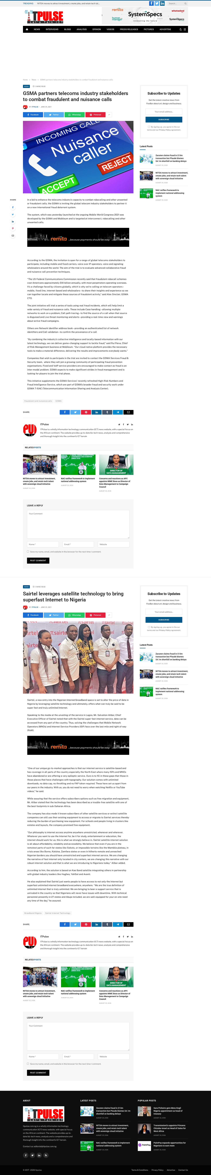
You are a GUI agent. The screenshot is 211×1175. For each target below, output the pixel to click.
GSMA (59, 401)
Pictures (149, 29)
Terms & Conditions (139, 1170)
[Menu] (185, 29)
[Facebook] (13, 207)
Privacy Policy (165, 130)
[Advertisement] (105, 56)
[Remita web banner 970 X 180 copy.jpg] (78, 246)
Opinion (96, 29)
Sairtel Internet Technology (57, 913)
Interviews (52, 29)
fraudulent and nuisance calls (38, 401)
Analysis (82, 29)
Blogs (67, 29)
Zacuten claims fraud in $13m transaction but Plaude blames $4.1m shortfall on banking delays (171, 158)
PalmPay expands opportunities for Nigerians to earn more (170, 1144)
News (37, 29)
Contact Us (183, 1170)
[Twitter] (13, 214)
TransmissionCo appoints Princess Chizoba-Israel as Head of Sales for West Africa (170, 1128)
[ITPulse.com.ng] (43, 16)
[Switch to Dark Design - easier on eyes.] (180, 29)
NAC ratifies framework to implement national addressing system (78, 479)
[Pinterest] (13, 228)
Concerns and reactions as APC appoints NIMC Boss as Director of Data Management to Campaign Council (114, 482)
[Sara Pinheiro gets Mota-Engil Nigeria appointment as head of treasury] (144, 1111)
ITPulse (35, 107)
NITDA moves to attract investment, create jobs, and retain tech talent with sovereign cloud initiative (69, 3)
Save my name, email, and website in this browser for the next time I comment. (65, 552)
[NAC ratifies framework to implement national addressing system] (78, 465)
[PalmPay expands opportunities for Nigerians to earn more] (144, 1146)
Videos (110, 29)
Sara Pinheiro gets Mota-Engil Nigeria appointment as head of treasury (168, 1111)
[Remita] (145, 24)
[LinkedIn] (13, 221)
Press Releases (129, 29)
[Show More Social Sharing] (109, 114)
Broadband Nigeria (33, 913)
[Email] (13, 235)
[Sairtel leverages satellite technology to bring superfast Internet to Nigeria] (78, 657)
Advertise (165, 29)
